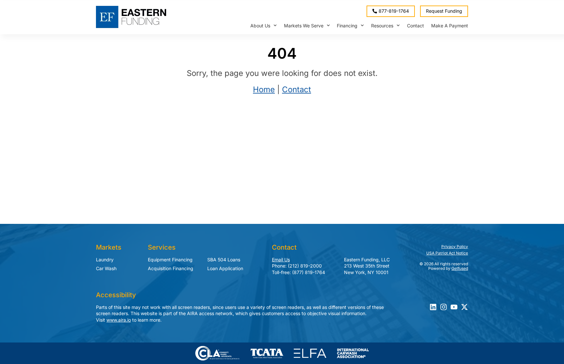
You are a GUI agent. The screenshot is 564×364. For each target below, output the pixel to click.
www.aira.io (118, 320)
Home (264, 89)
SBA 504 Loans (223, 259)
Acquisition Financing (170, 268)
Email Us (281, 259)
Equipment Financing (170, 259)
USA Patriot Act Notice (447, 253)
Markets (108, 247)
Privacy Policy (454, 246)
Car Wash (106, 268)
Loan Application (225, 268)
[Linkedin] (433, 307)
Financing (347, 25)
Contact (415, 25)
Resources (382, 25)
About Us (260, 25)
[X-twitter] (464, 307)
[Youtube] (454, 307)
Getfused (459, 268)
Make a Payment (449, 25)
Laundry (105, 259)
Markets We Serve (303, 25)
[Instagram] (443, 307)
